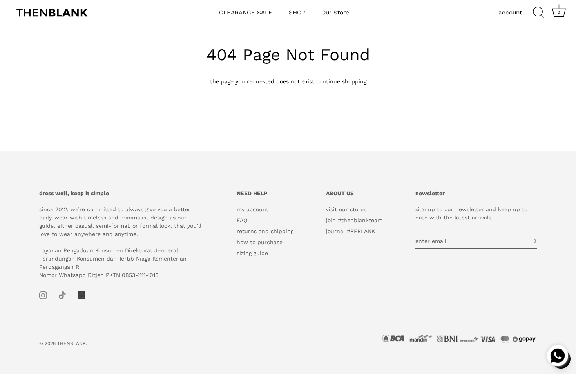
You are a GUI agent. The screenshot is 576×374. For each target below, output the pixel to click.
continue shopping (341, 81)
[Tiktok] (62, 295)
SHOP (297, 12)
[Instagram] (43, 295)
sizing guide (252, 253)
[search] (538, 12)
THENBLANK (71, 343)
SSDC (66, 350)
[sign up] (533, 241)
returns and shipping (265, 231)
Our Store (335, 12)
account (510, 12)
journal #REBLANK (350, 231)
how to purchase (260, 242)
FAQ (242, 220)
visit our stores (346, 209)
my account (252, 209)
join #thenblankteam (354, 220)
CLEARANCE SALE (245, 12)
